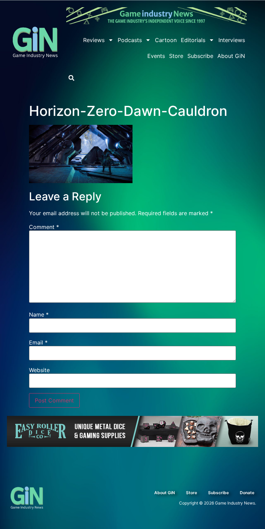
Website (39, 370)
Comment (44, 227)
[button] (71, 78)
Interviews (231, 40)
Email (38, 342)
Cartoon (166, 40)
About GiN (231, 55)
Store (176, 55)
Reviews (94, 40)
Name (39, 314)
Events (156, 55)
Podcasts (130, 40)
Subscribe (200, 55)
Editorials (193, 40)
